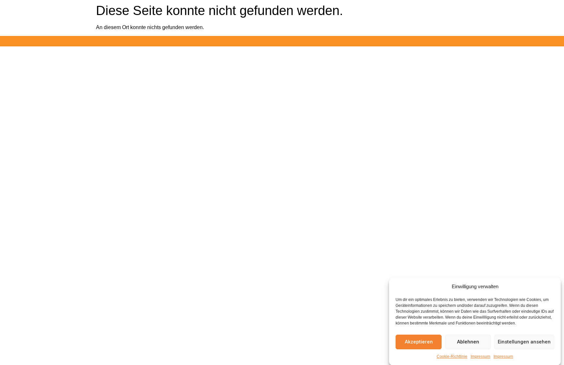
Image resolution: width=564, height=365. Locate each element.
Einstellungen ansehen (524, 342)
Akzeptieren (419, 342)
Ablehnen (468, 342)
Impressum (480, 356)
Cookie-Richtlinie (452, 356)
